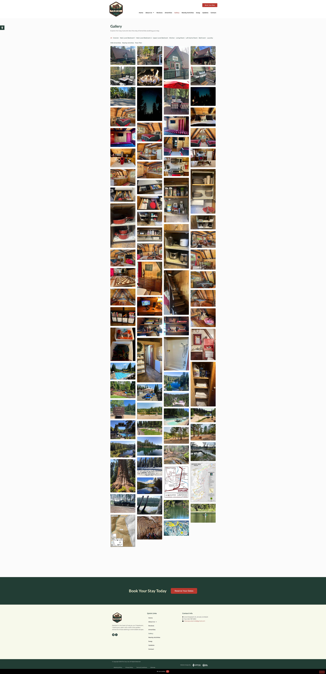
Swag (150, 641)
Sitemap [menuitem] (152, 667)
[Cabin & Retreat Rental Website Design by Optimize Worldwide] (196, 665)
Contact (151, 649)
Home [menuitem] (141, 13)
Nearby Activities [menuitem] (188, 13)
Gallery (150, 633)
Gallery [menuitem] (176, 13)
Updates (151, 645)
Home (150, 618)
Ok (167, 671)
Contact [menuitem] (213, 13)
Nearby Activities (154, 637)
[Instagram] (116, 634)
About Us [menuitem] (149, 13)
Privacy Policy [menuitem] (129, 667)
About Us (151, 622)
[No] (322, 672)
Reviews (151, 626)
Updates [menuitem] (205, 13)
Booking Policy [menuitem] (118, 667)
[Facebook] (113, 634)
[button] (2, 27)
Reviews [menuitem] (159, 13)
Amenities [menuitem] (168, 13)
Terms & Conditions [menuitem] (141, 667)
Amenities (151, 629)
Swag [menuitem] (198, 13)
